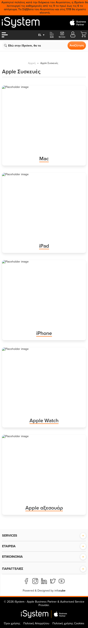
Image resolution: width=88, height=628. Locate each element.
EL (41, 35)
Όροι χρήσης (12, 623)
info (59, 590)
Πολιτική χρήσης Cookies (68, 623)
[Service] (62, 35)
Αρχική (32, 63)
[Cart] (83, 36)
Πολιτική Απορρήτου (36, 623)
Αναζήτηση (77, 45)
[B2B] (52, 35)
